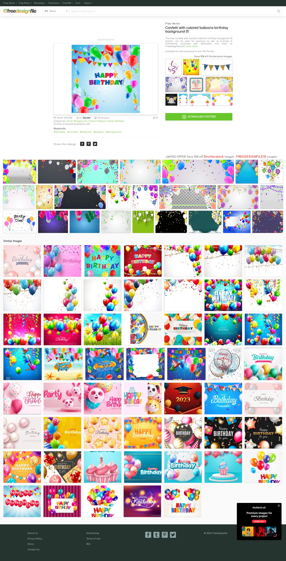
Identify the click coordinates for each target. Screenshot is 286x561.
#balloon (98, 132)
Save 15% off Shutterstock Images (213, 56)
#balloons (86, 132)
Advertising (92, 533)
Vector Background (76, 121)
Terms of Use (93, 539)
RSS (88, 544)
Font (77, 3)
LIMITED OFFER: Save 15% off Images (200, 156)
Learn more (191, 46)
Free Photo (24, 3)
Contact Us (33, 549)
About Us (33, 533)
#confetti (72, 132)
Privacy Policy (35, 539)
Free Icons (53, 3)
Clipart (87, 3)
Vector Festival (97, 121)
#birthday (59, 132)
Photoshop (39, 3)
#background (114, 132)
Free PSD (67, 3)
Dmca (31, 544)
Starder (87, 118)
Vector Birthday (115, 121)
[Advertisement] (106, 29)
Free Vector (9, 3)
